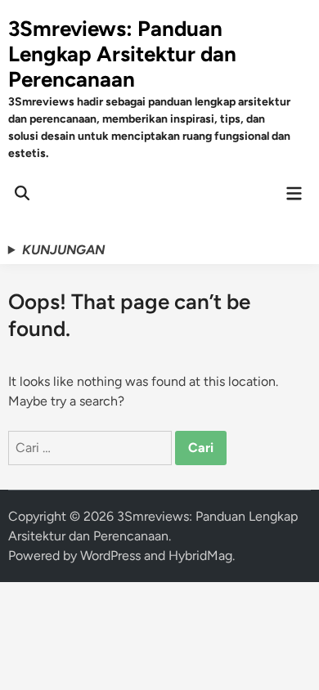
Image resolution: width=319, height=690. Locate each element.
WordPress (110, 555)
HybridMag (200, 555)
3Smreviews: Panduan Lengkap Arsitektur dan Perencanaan (122, 54)
